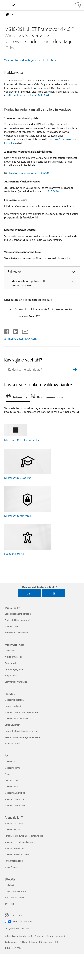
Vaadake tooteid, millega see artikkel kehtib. (30, 60)
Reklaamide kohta (28, 942)
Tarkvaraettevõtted (14, 860)
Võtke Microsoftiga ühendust (18, 935)
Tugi (6, 14)
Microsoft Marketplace (15, 848)
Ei (54, 593)
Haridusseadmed (13, 706)
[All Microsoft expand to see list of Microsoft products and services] (5, 5)
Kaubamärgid (11, 942)
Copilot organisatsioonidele (18, 613)
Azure (7, 773)
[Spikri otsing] (13, 5)
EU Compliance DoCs (49, 942)
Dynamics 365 (11, 780)
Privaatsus (39, 935)
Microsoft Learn (12, 829)
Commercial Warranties (16, 681)
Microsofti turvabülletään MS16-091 (29, 95)
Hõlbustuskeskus (14, 554)
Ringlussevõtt (11, 675)
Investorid (9, 903)
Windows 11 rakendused (16, 632)
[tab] (18, 397)
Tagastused (10, 663)
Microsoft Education (14, 699)
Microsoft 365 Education (16, 718)
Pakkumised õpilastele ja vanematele (22, 737)
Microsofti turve (12, 767)
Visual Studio (11, 866)
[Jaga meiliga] (23, 330)
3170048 (53, 191)
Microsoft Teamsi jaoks (16, 805)
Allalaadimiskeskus (14, 656)
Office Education (12, 724)
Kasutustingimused (56, 935)
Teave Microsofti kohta (15, 891)
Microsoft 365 (11, 626)
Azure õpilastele (12, 743)
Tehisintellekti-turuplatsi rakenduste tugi (24, 835)
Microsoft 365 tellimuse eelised (22, 440)
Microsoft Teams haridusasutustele (21, 712)
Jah (29, 593)
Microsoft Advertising (15, 792)
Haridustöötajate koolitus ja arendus (22, 731)
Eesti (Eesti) (16, 914)
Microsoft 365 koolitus (17, 478)
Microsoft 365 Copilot (15, 799)
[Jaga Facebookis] (7, 330)
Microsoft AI (10, 761)
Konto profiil (10, 650)
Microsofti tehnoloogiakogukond (20, 841)
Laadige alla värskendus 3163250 (29, 173)
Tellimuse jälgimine (14, 669)
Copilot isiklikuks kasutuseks (18, 620)
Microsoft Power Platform (17, 854)
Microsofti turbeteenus (17, 516)
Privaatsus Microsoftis (15, 897)
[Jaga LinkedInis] (14, 330)
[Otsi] (75, 369)
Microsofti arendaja (14, 823)
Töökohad (9, 884)
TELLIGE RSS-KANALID (22, 338)
